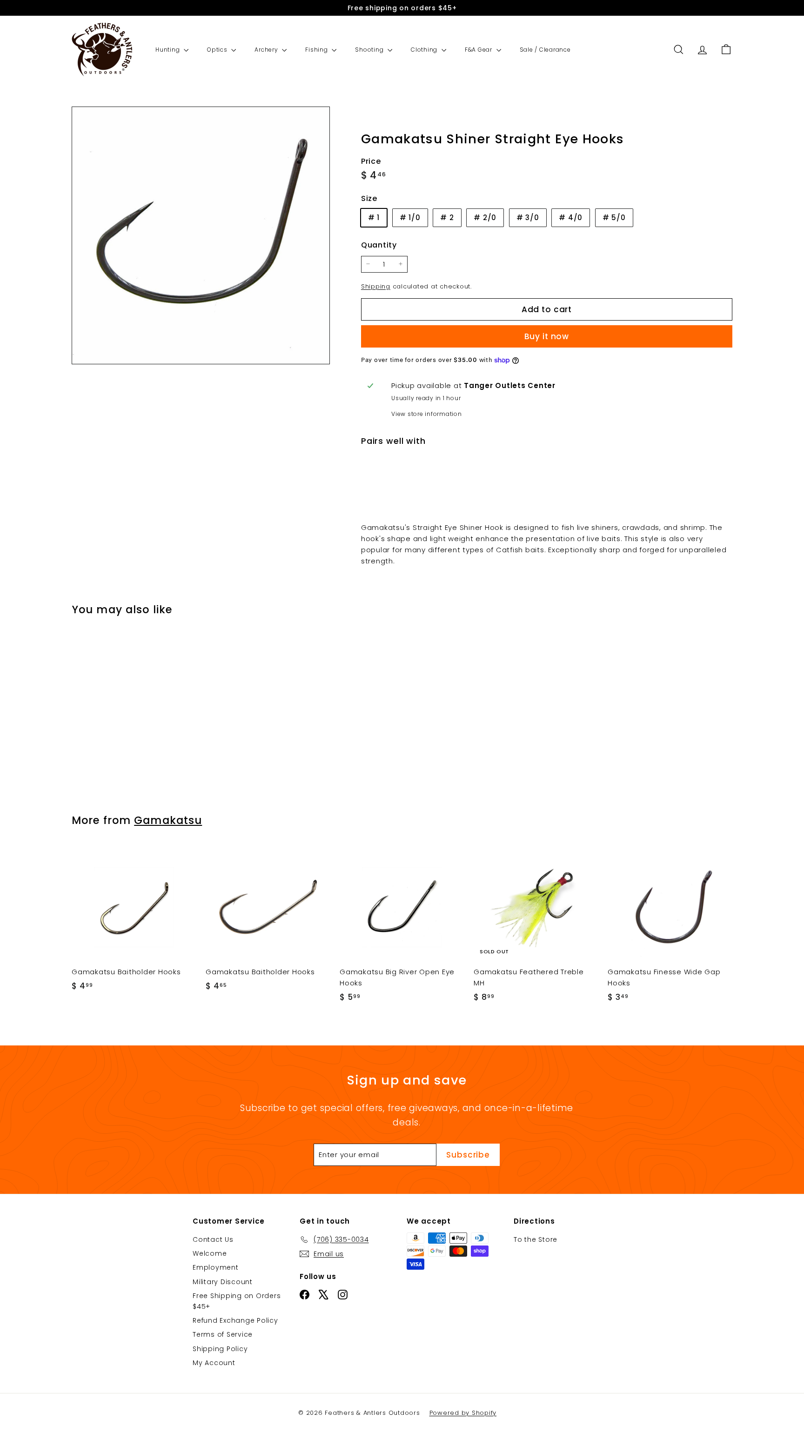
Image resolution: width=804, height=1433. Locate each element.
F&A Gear (479, 50)
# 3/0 (527, 217)
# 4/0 (571, 217)
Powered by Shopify (463, 1412)
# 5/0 (614, 217)
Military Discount (223, 1281)
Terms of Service (223, 1334)
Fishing (317, 50)
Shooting (370, 50)
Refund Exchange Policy (235, 1320)
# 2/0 (485, 217)
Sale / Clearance (545, 50)
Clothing (425, 50)
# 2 (447, 217)
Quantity (379, 245)
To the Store (535, 1239)
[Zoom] (200, 235)
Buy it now (547, 336)
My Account (214, 1362)
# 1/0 (410, 217)
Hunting (168, 50)
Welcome (210, 1253)
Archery (267, 50)
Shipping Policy (220, 1348)
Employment (216, 1267)
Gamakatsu (168, 820)
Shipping (375, 286)
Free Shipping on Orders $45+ (237, 1301)
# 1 (374, 217)
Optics (218, 50)
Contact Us (213, 1239)
